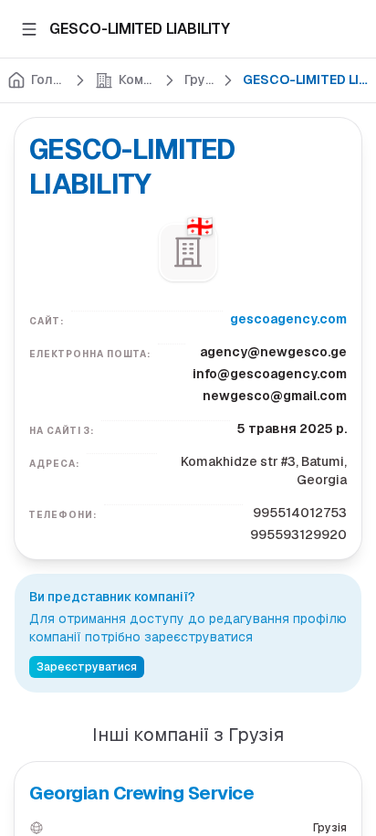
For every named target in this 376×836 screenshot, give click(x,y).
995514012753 (300, 512)
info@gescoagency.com (270, 373)
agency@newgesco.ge (273, 352)
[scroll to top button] (347, 686)
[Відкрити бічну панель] (29, 29)
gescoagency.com (288, 319)
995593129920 (298, 534)
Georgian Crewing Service (141, 793)
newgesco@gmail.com (275, 395)
